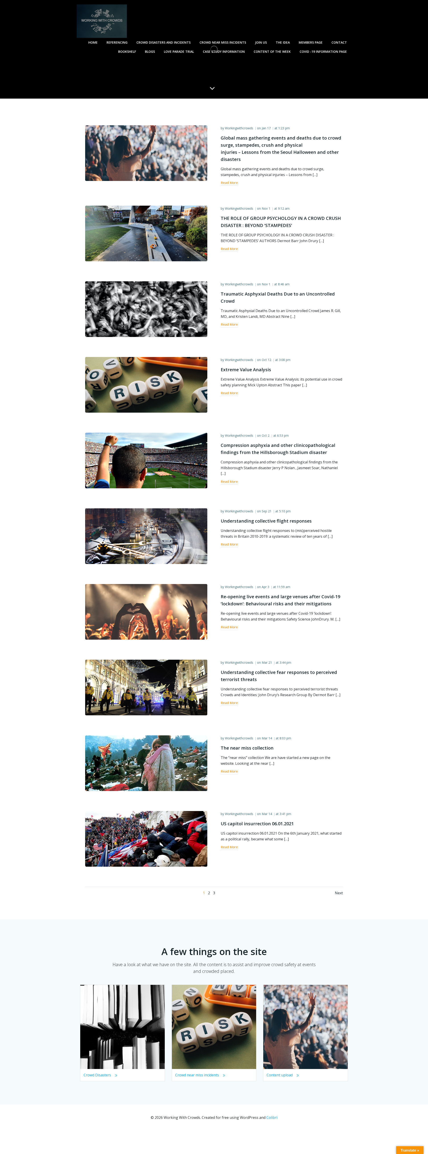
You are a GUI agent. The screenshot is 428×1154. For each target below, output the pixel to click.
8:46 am (284, 284)
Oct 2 (266, 435)
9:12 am (284, 208)
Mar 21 (267, 662)
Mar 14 (267, 738)
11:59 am (283, 587)
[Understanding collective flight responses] (146, 535)
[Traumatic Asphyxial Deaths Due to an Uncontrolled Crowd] (146, 308)
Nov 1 (266, 208)
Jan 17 (266, 128)
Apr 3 (265, 587)
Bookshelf (127, 51)
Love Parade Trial (179, 51)
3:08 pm (284, 360)
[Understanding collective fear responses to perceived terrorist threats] (146, 687)
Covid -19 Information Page (323, 51)
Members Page (311, 42)
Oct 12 (266, 360)
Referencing (117, 42)
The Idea (283, 42)
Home (93, 42)
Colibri (271, 1117)
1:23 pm (284, 128)
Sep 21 (267, 511)
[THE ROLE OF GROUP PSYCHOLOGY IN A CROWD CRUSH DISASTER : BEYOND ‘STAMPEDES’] (146, 233)
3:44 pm (285, 662)
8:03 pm (285, 738)
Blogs (150, 51)
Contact (339, 42)
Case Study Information (224, 51)
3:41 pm (285, 814)
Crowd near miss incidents (223, 42)
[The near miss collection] (146, 762)
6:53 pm (283, 435)
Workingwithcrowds (239, 128)
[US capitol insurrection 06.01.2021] (146, 838)
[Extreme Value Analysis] (146, 384)
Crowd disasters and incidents (163, 42)
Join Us (261, 42)
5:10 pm (285, 511)
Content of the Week (272, 51)
